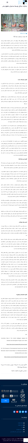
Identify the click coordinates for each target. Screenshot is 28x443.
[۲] (4, 167)
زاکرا (7, 440)
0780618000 (20, 423)
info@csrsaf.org (19, 429)
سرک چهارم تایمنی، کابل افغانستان (16, 432)
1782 (22, 427)
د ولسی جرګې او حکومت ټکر (19, 371)
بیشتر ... (5, 400)
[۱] (24, 104)
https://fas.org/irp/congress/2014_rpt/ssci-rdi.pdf (17, 344)
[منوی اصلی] (7, 2)
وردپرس (4, 440)
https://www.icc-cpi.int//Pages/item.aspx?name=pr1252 (15, 357)
